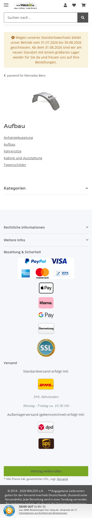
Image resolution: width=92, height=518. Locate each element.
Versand (62, 479)
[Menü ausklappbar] (6, 3)
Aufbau (9, 144)
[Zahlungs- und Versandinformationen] (46, 268)
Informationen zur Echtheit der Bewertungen (43, 513)
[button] (65, 5)
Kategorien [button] (15, 188)
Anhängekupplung (18, 137)
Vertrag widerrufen (46, 471)
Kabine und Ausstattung (23, 158)
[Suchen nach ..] (82, 17)
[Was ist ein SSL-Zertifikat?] (46, 347)
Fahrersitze (12, 151)
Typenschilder (15, 165)
